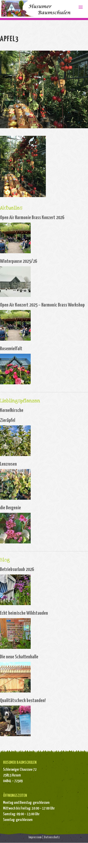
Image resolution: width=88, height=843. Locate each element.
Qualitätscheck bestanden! (23, 700)
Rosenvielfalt (11, 348)
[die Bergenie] (15, 528)
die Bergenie (10, 507)
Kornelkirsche (11, 410)
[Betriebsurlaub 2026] (15, 589)
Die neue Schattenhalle (19, 657)
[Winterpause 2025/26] (15, 281)
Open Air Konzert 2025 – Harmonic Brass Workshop (42, 305)
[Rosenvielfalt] (15, 369)
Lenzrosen (8, 464)
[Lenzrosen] (15, 484)
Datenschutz (52, 837)
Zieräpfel (7, 420)
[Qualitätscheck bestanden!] (15, 721)
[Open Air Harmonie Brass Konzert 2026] (15, 238)
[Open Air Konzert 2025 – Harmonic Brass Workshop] (15, 325)
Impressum (35, 837)
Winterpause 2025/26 (18, 261)
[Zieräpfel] (15, 440)
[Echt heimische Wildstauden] (15, 633)
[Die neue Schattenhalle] (15, 677)
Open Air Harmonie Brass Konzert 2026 (32, 217)
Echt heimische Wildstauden (24, 613)
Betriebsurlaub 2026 (17, 569)
